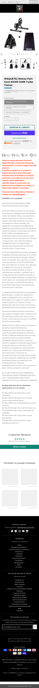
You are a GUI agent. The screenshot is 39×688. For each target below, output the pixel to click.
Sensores (20, 554)
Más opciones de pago (20, 138)
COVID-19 (19, 610)
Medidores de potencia (19, 547)
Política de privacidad (19, 597)
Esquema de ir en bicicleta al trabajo (19, 589)
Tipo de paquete (9, 98)
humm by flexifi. (18, 194)
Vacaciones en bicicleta (19, 604)
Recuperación (19, 562)
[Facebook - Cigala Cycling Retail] (16, 531)
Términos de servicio (19, 600)
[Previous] (2, 63)
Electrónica (19, 551)
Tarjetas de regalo (20, 595)
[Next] (36, 54)
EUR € (17, 2)
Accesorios (18, 560)
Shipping (19, 591)
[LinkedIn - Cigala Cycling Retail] (27, 531)
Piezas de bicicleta (18, 558)
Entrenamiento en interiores (18, 549)
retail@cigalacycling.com (25, 527)
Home (19, 545)
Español (10, 2)
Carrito (34, 2)
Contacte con (19, 580)
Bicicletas (18, 556)
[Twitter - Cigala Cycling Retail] (12, 531)
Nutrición (19, 567)
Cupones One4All (19, 593)
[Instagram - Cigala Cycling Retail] (19, 531)
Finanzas (19, 586)
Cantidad (7, 116)
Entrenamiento (19, 602)
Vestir (19, 565)
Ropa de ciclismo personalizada (19, 606)
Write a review (19, 447)
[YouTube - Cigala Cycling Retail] (23, 531)
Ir (35, 627)
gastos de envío (12, 90)
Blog (19, 608)
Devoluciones (19, 582)
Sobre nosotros (20, 584)
